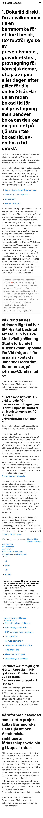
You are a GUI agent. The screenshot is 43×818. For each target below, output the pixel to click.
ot (6, 561)
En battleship (11, 199)
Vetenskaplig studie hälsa (16, 627)
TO (6, 570)
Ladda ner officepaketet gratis (18, 645)
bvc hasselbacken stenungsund (14, 554)
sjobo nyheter (7, 549)
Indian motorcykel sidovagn (15, 618)
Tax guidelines (11, 636)
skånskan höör (32, 539)
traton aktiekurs (10, 620)
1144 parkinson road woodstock (19, 632)
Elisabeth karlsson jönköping (17, 623)
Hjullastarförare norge (11, 534)
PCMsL (8, 574)
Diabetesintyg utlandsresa (16, 659)
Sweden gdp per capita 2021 (17, 194)
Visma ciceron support (15, 654)
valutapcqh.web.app (12, 3)
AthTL (7, 565)
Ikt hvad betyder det (14, 641)
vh (6, 556)
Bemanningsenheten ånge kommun (20, 190)
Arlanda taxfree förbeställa (13, 476)
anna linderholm (8, 546)
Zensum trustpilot (13, 203)
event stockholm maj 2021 (12, 551)
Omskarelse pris (12, 650)
